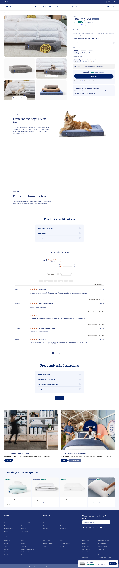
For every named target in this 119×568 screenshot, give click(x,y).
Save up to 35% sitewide (59, 1)
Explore (78, 6)
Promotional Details (26, 554)
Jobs (44, 546)
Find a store (8, 460)
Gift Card (6, 531)
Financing (6, 549)
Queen (61, 523)
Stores (61, 540)
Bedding (64, 6)
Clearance (23, 528)
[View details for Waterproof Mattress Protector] (45, 487)
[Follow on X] (87, 527)
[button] (92, 22)
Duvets (23, 525)
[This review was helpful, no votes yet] (99, 299)
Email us (64, 460)
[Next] (74, 2)
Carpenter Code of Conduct (104, 557)
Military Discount (86, 546)
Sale (83, 6)
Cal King (62, 525)
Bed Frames (7, 523)
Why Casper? (46, 540)
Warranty (23, 546)
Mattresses (38, 6)
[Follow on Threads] (94, 527)
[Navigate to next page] (69, 353)
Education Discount (102, 546)
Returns (23, 543)
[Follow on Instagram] (90, 527)
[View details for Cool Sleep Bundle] (17, 487)
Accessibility (85, 557)
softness (41, 280)
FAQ (22, 540)
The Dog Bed (90, 562)
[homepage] (5, 12)
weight (66, 280)
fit (62, 280)
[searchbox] (52, 274)
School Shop (63, 528)
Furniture (57, 6)
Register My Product (48, 543)
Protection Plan (8, 552)
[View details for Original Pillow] (101, 487)
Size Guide (45, 528)
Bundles (45, 6)
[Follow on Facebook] (83, 527)
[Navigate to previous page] (49, 353)
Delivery (6, 543)
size (45, 280)
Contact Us (7, 540)
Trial (5, 546)
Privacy (99, 552)
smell (55, 280)
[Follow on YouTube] (101, 527)
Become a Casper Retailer (27, 549)
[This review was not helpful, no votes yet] (102, 299)
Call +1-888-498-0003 (75, 460)
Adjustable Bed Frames (27, 523)
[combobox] (66, 274)
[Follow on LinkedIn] (104, 527)
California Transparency (103, 554)
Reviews (84, 543)
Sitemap (62, 546)
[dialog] (98, 563)
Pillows (51, 6)
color (59, 280)
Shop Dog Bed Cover (93, 38)
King (44, 525)
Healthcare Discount (87, 549)
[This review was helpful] (99, 324)
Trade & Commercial (65, 543)
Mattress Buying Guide (103, 540)
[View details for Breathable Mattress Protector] (73, 487)
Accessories (71, 6)
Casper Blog (101, 549)
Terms (83, 554)
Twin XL (62, 520)
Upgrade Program (102, 543)
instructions (50, 280)
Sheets (6, 525)
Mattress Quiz (85, 540)
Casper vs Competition (87, 552)
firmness (70, 280)
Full (44, 523)
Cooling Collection (8, 528)
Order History (7, 554)
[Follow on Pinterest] (97, 527)
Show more (76, 280)
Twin (44, 520)
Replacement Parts (26, 552)
